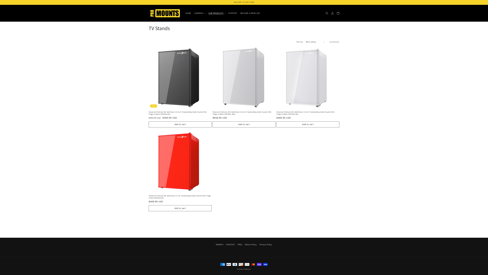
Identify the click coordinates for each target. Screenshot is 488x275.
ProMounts (247, 269)
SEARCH (219, 244)
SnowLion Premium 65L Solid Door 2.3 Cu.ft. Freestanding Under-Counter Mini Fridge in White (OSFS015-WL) (305, 113)
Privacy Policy (266, 244)
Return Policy (251, 244)
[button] (200, 13)
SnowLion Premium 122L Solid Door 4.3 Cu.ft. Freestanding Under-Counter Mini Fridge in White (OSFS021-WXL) (242, 113)
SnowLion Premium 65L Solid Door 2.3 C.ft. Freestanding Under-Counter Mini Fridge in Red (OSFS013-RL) (180, 197)
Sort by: (299, 42)
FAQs (240, 244)
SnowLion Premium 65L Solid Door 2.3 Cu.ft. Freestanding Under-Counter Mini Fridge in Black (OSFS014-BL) (178, 113)
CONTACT (230, 244)
